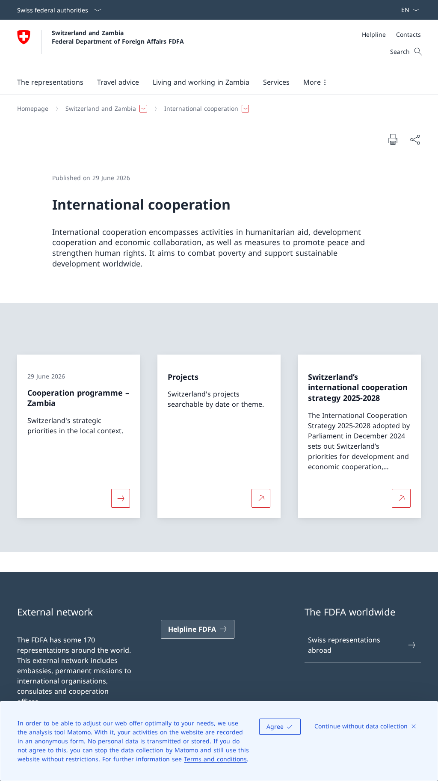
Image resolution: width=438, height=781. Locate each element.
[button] (50, 82)
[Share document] (415, 139)
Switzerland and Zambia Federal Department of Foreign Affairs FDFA (118, 37)
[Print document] (393, 139)
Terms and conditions (215, 759)
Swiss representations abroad (344, 645)
